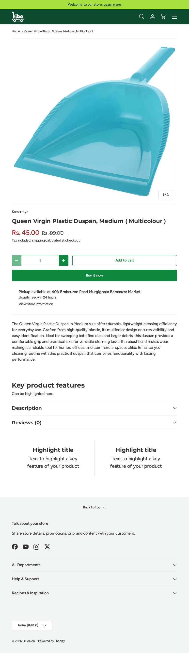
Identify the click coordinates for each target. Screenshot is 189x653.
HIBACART (30, 641)
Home (16, 31)
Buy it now (94, 275)
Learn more (112, 4)
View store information (36, 304)
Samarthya (20, 212)
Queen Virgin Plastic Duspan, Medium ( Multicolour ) (58, 31)
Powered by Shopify (51, 641)
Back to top (92, 507)
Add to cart (124, 260)
